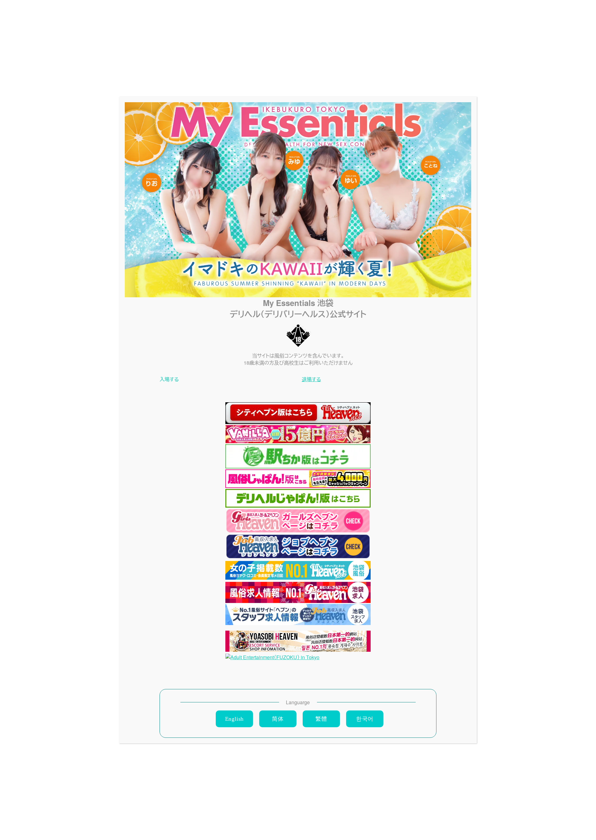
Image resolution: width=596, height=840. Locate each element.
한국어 (364, 719)
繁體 (321, 719)
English (234, 719)
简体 (278, 719)
